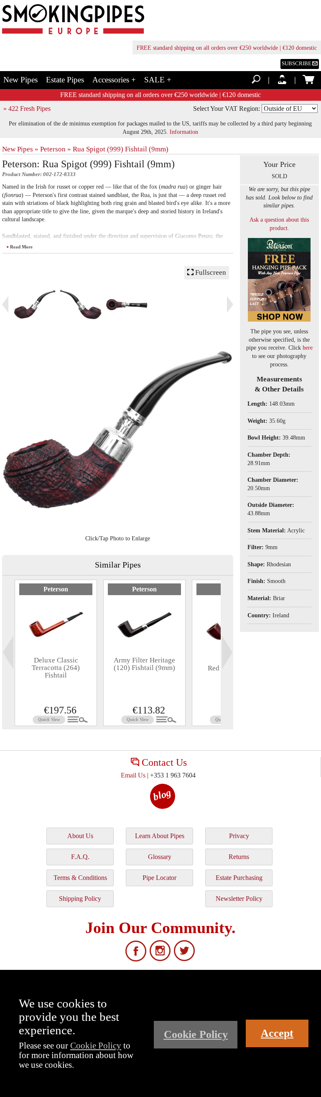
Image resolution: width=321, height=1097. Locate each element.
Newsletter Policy (239, 898)
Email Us (133, 775)
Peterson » (55, 149)
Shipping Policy (80, 898)
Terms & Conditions (80, 877)
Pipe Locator (159, 877)
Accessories (114, 79)
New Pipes (20, 79)
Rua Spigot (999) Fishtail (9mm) (120, 149)
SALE (157, 79)
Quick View (49, 719)
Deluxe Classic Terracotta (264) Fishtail (56, 668)
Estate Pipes (65, 79)
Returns (239, 856)
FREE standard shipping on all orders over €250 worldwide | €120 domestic (227, 48)
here (308, 348)
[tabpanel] (56, 653)
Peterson (55, 589)
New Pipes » (20, 149)
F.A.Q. (80, 856)
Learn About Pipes (159, 835)
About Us (80, 835)
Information (184, 131)
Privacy (239, 835)
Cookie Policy (95, 1045)
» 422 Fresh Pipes (27, 108)
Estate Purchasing (239, 877)
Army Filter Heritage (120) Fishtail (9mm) (144, 664)
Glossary (159, 856)
